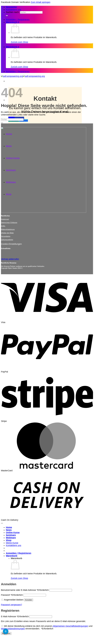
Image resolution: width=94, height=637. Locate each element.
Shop (8, 540)
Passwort (12, 595)
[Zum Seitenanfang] (2, 523)
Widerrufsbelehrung (8, 229)
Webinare (11, 537)
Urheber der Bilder (7, 233)
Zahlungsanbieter (7, 240)
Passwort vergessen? (11, 604)
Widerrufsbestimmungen (13, 628)
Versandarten (5, 236)
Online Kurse (13, 532)
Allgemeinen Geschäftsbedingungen (70, 626)
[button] (11, 7)
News (9, 530)
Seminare (11, 535)
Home (9, 527)
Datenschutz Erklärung (9, 222)
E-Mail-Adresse (15, 616)
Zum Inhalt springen (40, 2)
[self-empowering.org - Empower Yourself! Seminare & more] (23, 76)
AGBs (3, 226)
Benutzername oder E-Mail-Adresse (25, 590)
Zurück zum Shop (19, 42)
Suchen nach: (12, 12)
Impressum (5, 219)
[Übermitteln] (7, 15)
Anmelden (28, 600)
